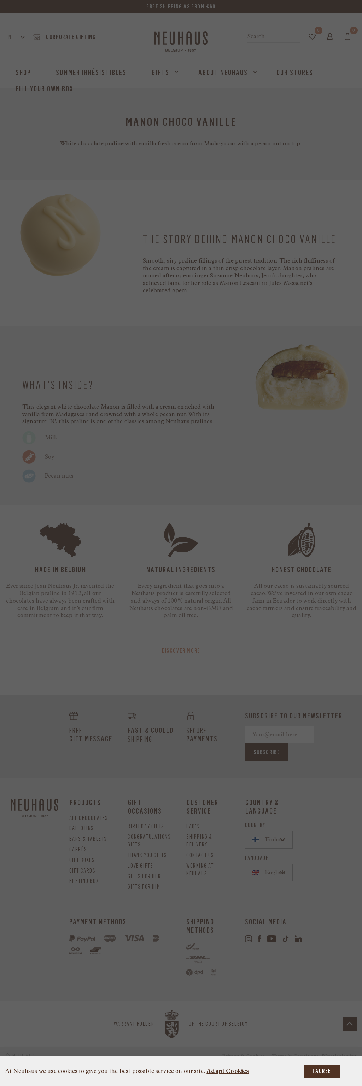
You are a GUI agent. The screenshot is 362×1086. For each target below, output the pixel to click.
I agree (322, 1071)
